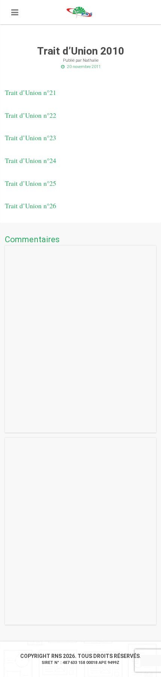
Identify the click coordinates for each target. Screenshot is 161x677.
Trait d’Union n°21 (30, 92)
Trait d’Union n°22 (30, 115)
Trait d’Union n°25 (30, 183)
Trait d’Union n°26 (30, 205)
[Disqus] (80, 339)
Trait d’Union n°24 (30, 160)
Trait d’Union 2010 (80, 51)
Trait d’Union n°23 (30, 137)
